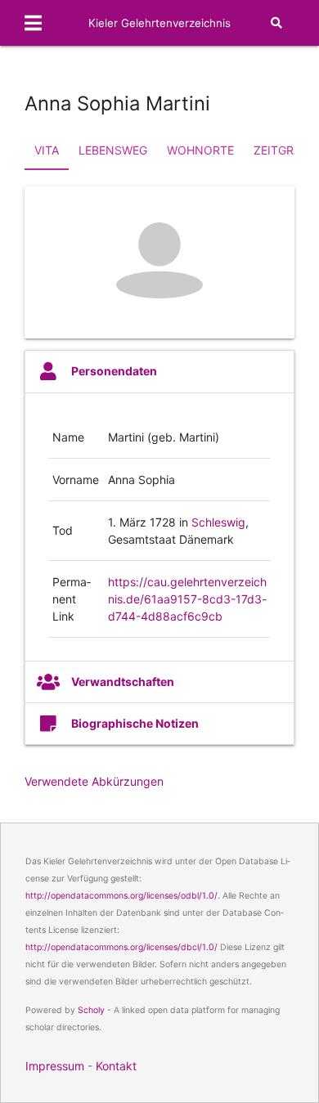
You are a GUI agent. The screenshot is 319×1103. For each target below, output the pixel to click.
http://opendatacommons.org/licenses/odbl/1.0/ (121, 895)
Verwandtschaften (122, 681)
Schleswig (218, 522)
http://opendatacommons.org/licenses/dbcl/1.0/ (121, 947)
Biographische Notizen (135, 723)
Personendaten (114, 371)
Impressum (54, 1066)
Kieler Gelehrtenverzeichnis (159, 22)
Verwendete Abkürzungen (94, 781)
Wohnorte (200, 150)
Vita (46, 150)
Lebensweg (113, 150)
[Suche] (276, 23)
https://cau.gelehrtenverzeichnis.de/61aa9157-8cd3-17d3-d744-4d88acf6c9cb (187, 599)
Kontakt (116, 1066)
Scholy (91, 1010)
